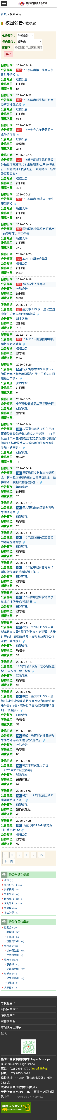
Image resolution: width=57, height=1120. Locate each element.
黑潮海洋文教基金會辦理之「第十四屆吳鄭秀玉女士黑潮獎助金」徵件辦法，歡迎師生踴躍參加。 (28, 477)
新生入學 (11, 912)
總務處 (11, 959)
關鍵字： (7, 47)
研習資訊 (13, 898)
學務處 (11, 945)
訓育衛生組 (16, 950)
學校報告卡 (8, 1003)
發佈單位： (9, 41)
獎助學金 (11, 894)
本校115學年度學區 (32, 259)
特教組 (12, 982)
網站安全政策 (9, 1009)
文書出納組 (16, 969)
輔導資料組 (15, 978)
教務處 (11, 927)
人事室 (10, 987)
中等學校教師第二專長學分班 (35, 404)
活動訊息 (13, 903)
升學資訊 (12, 889)
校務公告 (13, 885)
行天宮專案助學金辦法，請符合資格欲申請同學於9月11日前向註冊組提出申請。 (28, 374)
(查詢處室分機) (39, 1068)
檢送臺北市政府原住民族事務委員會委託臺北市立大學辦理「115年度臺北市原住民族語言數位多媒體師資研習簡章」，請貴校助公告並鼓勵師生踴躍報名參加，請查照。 (28, 438)
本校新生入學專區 (31, 284)
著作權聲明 (8, 1021)
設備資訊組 (15, 941)
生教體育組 (15, 955)
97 (42, 855)
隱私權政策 (8, 1015)
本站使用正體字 (11, 1027)
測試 (8, 880)
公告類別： (9, 35)
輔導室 (10, 973)
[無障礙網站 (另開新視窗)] (28, 1107)
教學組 (13, 932)
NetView (37, 1096)
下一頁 (8, 861)
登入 (4, 1033)
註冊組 (13, 936)
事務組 (13, 964)
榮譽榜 (10, 908)
